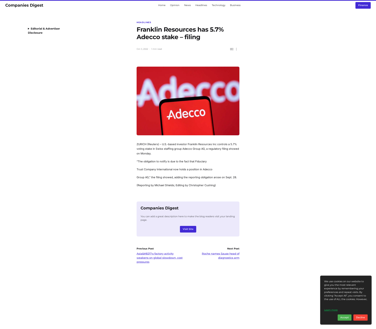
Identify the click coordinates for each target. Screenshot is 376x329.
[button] (236, 49)
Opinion (174, 5)
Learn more (331, 309)
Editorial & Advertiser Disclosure (44, 30)
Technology (218, 5)
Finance (363, 5)
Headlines (201, 5)
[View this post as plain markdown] (232, 49)
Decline (360, 317)
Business (235, 5)
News (187, 5)
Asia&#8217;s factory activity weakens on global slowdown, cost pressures (160, 258)
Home (162, 5)
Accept (344, 317)
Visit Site (188, 229)
